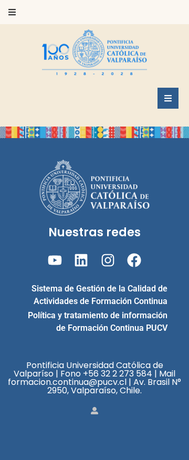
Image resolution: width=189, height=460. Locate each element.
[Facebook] (134, 260)
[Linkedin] (81, 260)
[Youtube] (55, 260)
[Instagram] (108, 260)
